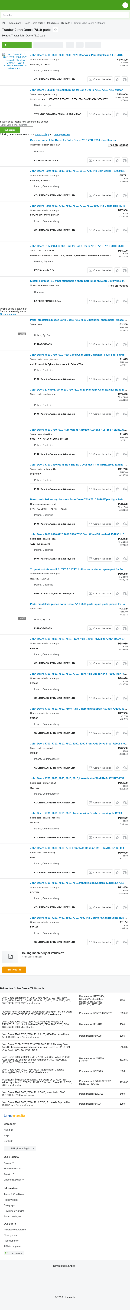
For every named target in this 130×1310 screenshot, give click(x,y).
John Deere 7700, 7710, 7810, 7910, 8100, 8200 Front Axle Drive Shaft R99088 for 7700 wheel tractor (35, 1035)
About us (8, 1130)
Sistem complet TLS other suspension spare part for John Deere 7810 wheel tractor (80, 281)
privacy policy (42, 134)
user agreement (62, 134)
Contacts (8, 1141)
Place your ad (14, 969)
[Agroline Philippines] (20, 5)
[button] (125, 5)
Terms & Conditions (14, 1194)
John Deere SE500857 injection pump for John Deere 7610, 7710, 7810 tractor (76, 90)
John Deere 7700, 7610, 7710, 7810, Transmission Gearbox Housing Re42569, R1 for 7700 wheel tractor (33, 1071)
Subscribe (9, 130)
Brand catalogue (12, 1216)
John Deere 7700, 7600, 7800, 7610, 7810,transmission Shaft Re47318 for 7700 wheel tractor (33, 1093)
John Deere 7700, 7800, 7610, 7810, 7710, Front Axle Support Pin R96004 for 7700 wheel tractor (36, 1103)
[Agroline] (4, 23)
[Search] (125, 15)
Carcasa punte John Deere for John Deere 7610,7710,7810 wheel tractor (73, 140)
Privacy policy (11, 1199)
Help (6, 1135)
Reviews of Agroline (14, 1211)
